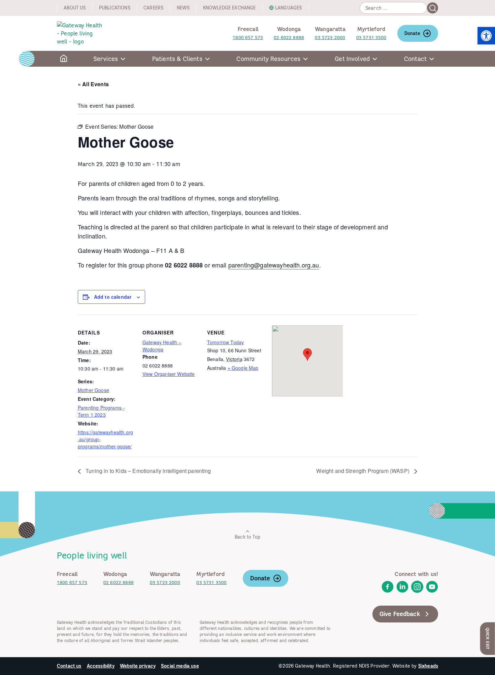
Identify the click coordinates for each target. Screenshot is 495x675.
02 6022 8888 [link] (289, 37)
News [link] (183, 8)
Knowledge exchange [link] (229, 8)
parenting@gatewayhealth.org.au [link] (273, 264)
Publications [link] (114, 8)
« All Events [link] (93, 84)
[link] (486, 35)
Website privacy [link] (138, 666)
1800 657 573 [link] (248, 37)
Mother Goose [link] (93, 390)
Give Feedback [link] (400, 614)
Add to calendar (112, 296)
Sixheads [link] (428, 666)
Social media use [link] (180, 666)
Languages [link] (288, 8)
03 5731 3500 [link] (371, 37)
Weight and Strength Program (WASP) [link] (363, 471)
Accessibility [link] (100, 666)
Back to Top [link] (247, 537)
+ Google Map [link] (243, 367)
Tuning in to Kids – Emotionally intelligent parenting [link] (147, 471)
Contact (415, 59)
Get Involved (352, 59)
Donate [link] (412, 33)
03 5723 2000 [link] (330, 37)
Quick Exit (487, 638)
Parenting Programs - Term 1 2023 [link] (101, 411)
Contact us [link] (69, 666)
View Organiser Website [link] (168, 374)
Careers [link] (153, 8)
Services (105, 59)
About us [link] (75, 8)
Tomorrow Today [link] (225, 342)
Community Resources (268, 59)
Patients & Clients (177, 59)
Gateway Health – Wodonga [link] (162, 346)
